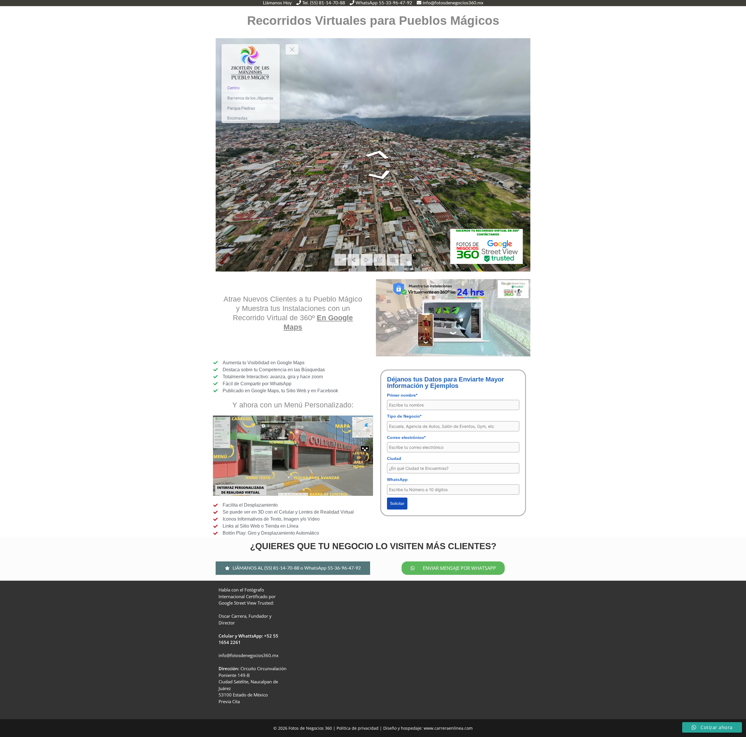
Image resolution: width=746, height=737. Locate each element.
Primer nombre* (402, 395)
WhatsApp (397, 479)
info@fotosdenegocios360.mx (249, 655)
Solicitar (397, 503)
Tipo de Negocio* (404, 416)
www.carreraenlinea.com (448, 728)
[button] (293, 568)
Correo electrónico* (406, 437)
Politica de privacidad (358, 728)
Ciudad (394, 458)
